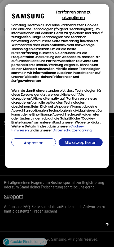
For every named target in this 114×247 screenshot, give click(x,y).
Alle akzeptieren (80, 143)
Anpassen (33, 143)
